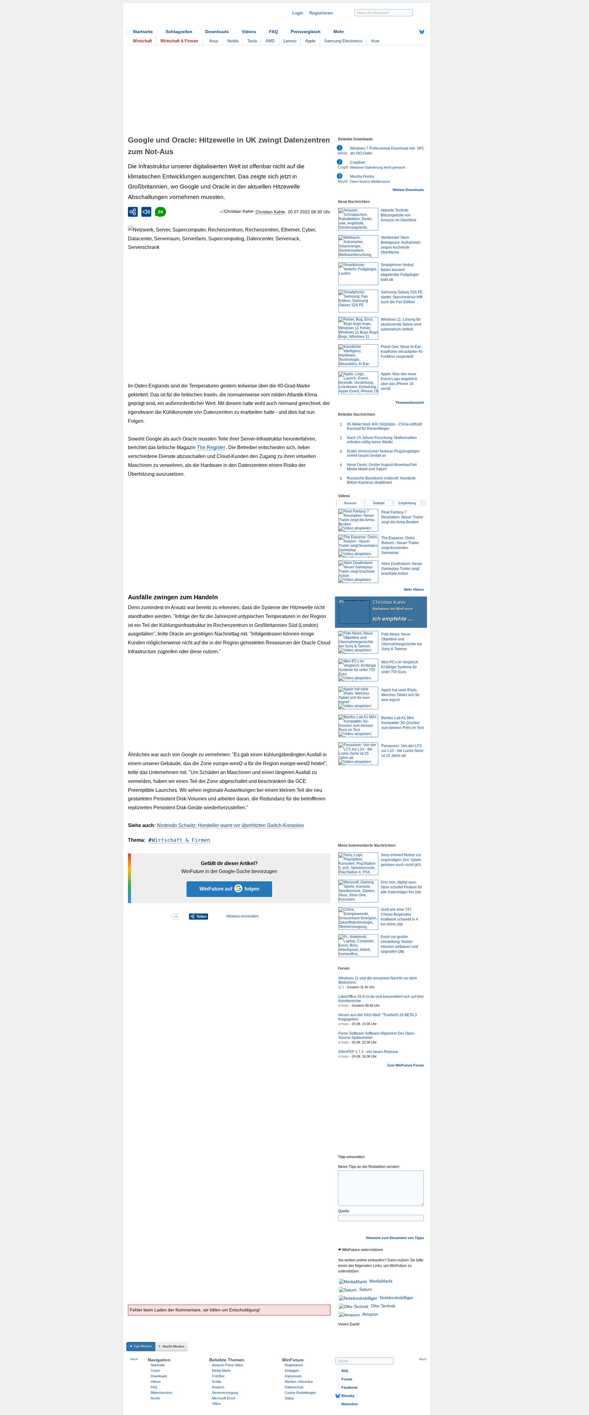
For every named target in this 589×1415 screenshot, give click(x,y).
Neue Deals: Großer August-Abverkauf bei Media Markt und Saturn (382, 467)
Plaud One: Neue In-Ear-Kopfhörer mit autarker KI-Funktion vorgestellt (402, 352)
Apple (310, 41)
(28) (401, 951)
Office (216, 1403)
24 (160, 211)
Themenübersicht (409, 402)
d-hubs (343, 1005)
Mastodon (349, 1404)
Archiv (155, 1398)
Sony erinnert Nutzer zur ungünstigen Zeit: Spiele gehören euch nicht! (401, 860)
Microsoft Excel (223, 1398)
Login (297, 12)
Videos (249, 31)
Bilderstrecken (161, 1392)
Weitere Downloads (408, 190)
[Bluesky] (421, 31)
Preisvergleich (306, 31)
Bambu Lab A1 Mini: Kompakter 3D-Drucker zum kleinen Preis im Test (402, 723)
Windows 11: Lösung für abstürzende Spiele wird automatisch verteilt (401, 324)
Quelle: (344, 1211)
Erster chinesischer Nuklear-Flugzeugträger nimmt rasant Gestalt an (383, 453)
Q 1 (341, 987)
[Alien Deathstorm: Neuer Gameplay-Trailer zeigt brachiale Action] (358, 572)
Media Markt (221, 1370)
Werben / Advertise (299, 1381)
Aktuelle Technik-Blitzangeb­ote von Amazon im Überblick (398, 215)
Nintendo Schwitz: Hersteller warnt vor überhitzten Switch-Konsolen (230, 825)
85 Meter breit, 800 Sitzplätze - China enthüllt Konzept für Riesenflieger (384, 426)
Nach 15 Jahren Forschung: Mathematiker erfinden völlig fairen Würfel (382, 440)
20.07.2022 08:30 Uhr (309, 212)
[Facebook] (412, 32)
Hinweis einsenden (242, 916)
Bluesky (347, 1396)
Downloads (217, 31)
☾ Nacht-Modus (171, 1346)
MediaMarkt (380, 1281)
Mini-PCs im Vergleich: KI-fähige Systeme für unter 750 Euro (400, 667)
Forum (346, 1379)
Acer (375, 41)
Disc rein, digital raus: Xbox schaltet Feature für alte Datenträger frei (401, 887)
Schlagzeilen (179, 31)
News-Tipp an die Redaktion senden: (369, 1167)
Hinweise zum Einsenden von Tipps (395, 1238)
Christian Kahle (270, 211)
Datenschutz (294, 1387)
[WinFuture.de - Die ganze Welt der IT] (178, 16)
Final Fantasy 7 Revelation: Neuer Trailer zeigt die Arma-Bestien (402, 517)
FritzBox (218, 1376)
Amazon (370, 1314)
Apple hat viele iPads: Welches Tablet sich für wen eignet (400, 695)
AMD (270, 41)
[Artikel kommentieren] (149, 916)
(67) (418, 865)
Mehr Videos (414, 589)
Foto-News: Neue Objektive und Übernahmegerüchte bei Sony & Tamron (401, 641)
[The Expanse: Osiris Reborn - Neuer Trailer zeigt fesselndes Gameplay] (358, 546)
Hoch (134, 1359)
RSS (344, 1371)
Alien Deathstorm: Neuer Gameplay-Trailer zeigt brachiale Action (401, 569)
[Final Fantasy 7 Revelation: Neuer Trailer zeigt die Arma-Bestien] (358, 520)
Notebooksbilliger (396, 1297)
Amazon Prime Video (227, 1365)
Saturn (365, 1289)
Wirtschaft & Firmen (181, 840)
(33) (418, 892)
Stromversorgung (225, 1392)
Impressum (293, 1376)
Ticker (155, 1370)
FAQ (273, 31)
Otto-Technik (383, 1305)
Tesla (252, 41)
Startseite (143, 31)
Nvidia (232, 41)
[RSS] (403, 32)
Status (289, 1398)
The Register (211, 447)
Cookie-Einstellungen (300, 1392)
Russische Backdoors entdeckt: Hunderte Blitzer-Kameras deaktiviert (381, 480)
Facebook (349, 1387)
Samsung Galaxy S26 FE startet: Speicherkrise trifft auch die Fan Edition (401, 297)
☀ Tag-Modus (141, 1346)
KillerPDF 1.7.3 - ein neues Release (368, 1052)
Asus (213, 41)
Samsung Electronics (343, 41)
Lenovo (289, 41)
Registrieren (321, 12)
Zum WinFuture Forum (405, 1065)
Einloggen (292, 1370)
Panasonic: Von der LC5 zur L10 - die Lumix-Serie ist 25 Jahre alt (402, 751)
